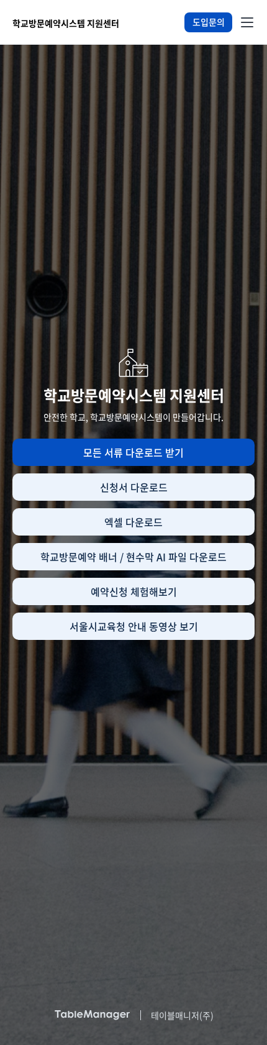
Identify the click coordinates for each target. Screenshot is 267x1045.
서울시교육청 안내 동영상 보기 (134, 626)
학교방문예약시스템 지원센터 (65, 23)
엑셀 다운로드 (133, 521)
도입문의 (208, 22)
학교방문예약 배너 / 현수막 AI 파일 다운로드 (133, 556)
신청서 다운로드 (134, 487)
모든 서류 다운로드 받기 (133, 452)
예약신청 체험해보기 (134, 591)
